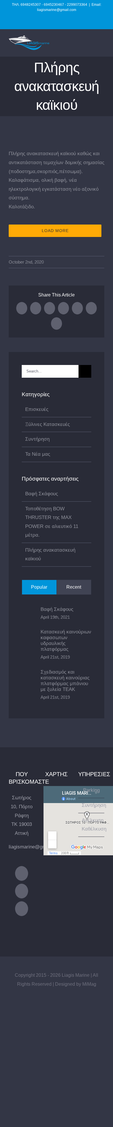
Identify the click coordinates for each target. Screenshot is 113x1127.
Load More (55, 230)
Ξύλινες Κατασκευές (47, 424)
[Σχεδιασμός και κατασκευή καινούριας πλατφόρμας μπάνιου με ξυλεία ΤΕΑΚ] (29, 684)
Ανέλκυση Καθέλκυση (91, 825)
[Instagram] (21, 891)
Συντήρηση (37, 439)
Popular (39, 587)
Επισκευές (36, 409)
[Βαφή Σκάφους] (29, 612)
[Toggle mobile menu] (102, 48)
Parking (91, 790)
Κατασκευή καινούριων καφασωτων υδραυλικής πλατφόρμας (66, 640)
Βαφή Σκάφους (41, 493)
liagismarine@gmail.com (35, 847)
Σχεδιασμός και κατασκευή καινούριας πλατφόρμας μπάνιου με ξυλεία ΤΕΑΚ (65, 680)
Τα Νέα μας (37, 454)
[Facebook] (21, 873)
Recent (73, 587)
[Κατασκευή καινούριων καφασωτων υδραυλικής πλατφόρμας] (29, 644)
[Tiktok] (21, 908)
